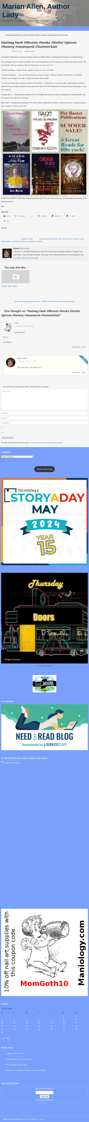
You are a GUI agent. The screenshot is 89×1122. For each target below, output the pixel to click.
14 (51, 1023)
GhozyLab (41, 1119)
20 (39, 1026)
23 (76, 1026)
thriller (24, 241)
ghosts (76, 239)
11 (14, 1023)
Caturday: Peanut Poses (15, 1053)
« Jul (3, 1038)
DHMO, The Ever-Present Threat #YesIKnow (58, 301)
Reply (84, 347)
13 (39, 1023)
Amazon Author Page (44, 469)
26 (27, 1029)
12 (27, 1023)
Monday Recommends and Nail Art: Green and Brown (25, 1070)
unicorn (32, 241)
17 (2, 1026)
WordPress (26, 1119)
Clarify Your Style (9, 286)
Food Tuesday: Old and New (16, 1065)
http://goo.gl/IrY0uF (46, 65)
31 (2, 1032)
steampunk (16, 241)
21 (51, 1026)
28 (51, 1029)
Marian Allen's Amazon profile (27, 258)
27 (39, 1029)
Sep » (8, 1038)
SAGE (31, 239)
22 (64, 1026)
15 (64, 1023)
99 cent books (44, 239)
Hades (81, 239)
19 (27, 1026)
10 (2, 1023)
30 (76, 1029)
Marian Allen (30, 51)
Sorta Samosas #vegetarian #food (27, 301)
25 (14, 1029)
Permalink (76, 347)
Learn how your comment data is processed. (46, 443)
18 (14, 1026)
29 (64, 1029)
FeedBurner (49, 1100)
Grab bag (24, 239)
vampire (39, 241)
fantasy (69, 239)
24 (2, 1029)
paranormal (6, 241)
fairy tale (62, 239)
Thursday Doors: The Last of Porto (19, 1059)
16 (76, 1023)
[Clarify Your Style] (15, 283)
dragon (54, 239)
